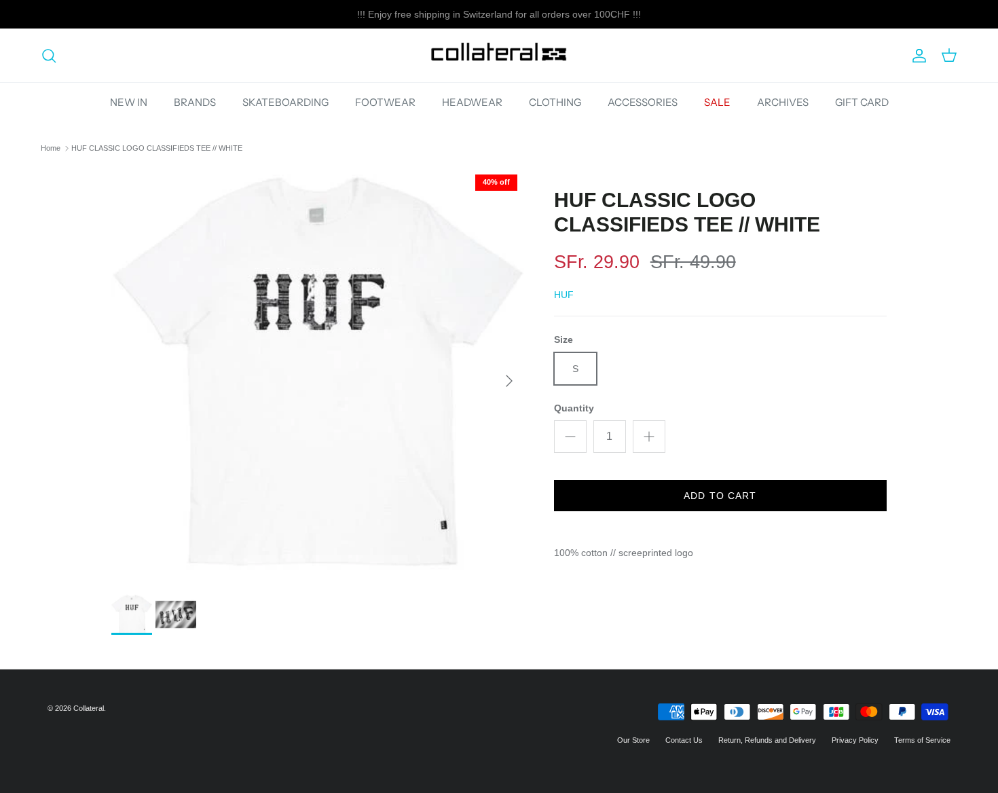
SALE (717, 102)
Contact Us (684, 740)
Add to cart (720, 495)
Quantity (574, 408)
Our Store (633, 740)
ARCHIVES (783, 102)
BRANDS (195, 102)
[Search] (49, 56)
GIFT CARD (862, 102)
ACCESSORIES (643, 102)
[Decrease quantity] (570, 436)
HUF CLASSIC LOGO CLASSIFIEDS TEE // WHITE (156, 148)
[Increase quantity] (649, 436)
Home (50, 148)
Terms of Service (922, 740)
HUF (564, 294)
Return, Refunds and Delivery (767, 740)
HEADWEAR (472, 102)
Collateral (88, 708)
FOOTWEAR (385, 102)
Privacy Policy (855, 740)
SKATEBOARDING (285, 102)
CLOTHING (555, 102)
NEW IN (128, 102)
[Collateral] (499, 55)
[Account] (916, 56)
